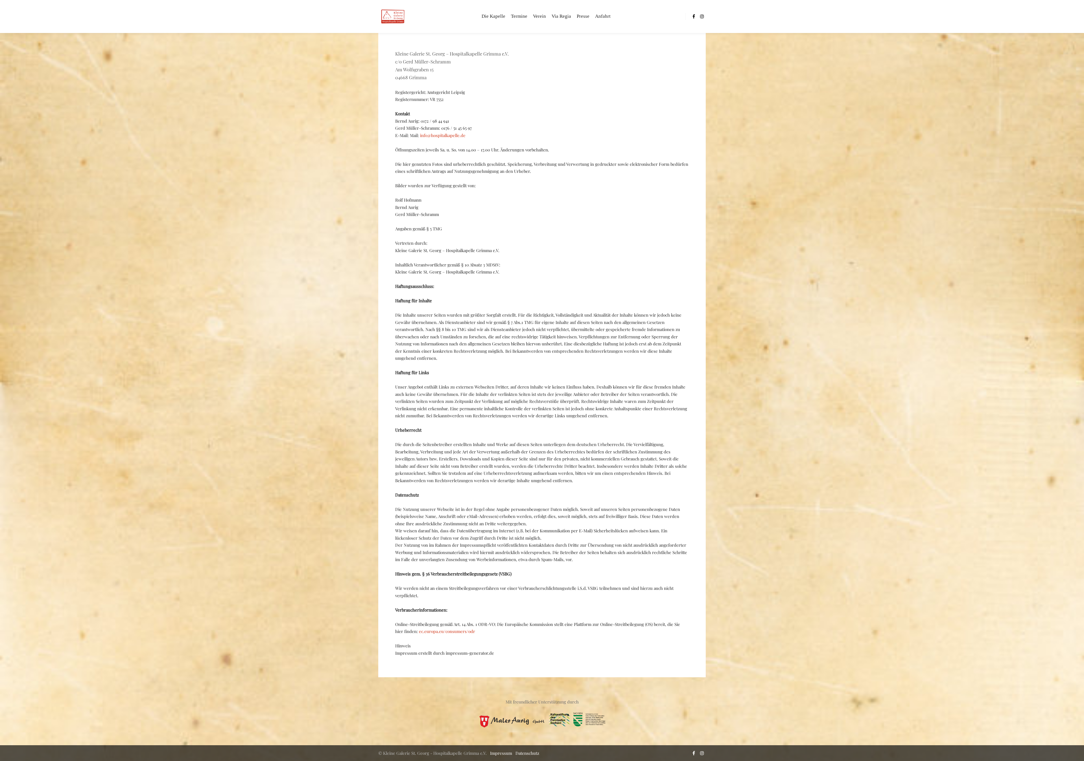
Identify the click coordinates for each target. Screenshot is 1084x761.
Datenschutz (527, 753)
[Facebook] (693, 16)
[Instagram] (702, 16)
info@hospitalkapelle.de (442, 135)
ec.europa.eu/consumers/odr (447, 631)
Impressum (501, 753)
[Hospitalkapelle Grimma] (392, 16)
